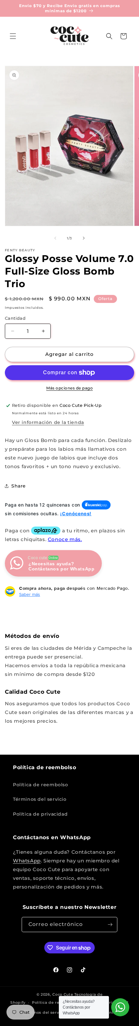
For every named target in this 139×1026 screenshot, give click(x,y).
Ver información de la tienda (48, 422)
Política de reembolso (40, 785)
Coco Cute (62, 994)
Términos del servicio (40, 799)
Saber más (29, 594)
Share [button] (18, 486)
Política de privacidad (40, 814)
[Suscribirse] (110, 924)
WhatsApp (27, 861)
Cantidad (15, 318)
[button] (13, 36)
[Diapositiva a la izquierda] (55, 238)
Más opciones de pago (69, 388)
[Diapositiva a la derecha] (84, 238)
